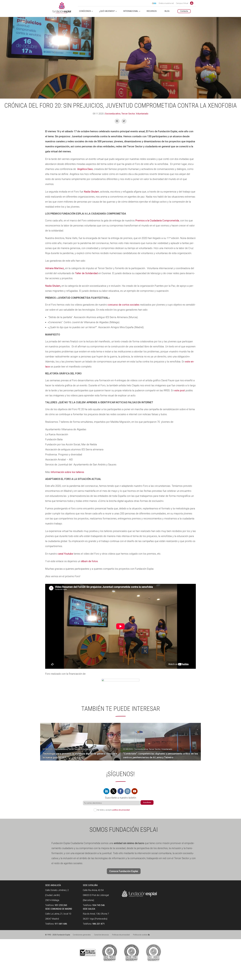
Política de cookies (140, 935)
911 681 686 (61, 923)
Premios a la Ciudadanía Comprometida (157, 220)
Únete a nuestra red (166, 3)
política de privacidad (121, 810)
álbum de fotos (89, 561)
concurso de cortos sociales (123, 304)
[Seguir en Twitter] (113, 791)
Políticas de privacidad (121, 935)
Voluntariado (142, 113)
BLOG (167, 11)
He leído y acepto (113, 810)
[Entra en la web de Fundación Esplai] (139, 897)
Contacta (184, 11)
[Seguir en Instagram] (128, 791)
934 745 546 (98, 905)
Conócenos (85, 11)
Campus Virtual (182, 3)
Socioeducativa (112, 113)
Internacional (130, 11)
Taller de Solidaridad (86, 273)
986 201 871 (98, 923)
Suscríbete (147, 802)
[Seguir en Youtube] (135, 791)
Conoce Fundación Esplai (191, 3)
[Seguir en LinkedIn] (106, 791)
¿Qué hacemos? (107, 11)
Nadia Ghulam (91, 191)
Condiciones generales (82, 935)
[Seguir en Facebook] (120, 791)
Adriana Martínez (54, 268)
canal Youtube (65, 553)
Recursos (152, 11)
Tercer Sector (128, 113)
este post (179, 390)
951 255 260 (61, 905)
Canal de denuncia (101, 935)
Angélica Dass (85, 169)
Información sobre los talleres (67, 472)
